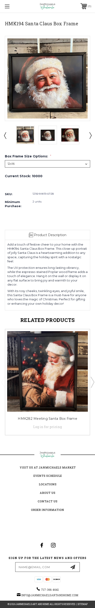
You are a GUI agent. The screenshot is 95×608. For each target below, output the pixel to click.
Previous (4, 135)
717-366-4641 (50, 589)
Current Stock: (23, 176)
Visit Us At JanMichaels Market (48, 467)
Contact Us (47, 501)
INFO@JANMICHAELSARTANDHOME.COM (49, 595)
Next (90, 135)
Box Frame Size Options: (28, 156)
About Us (47, 493)
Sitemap (82, 604)
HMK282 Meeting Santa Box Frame (47, 419)
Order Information (47, 510)
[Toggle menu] (13, 6)
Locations (47, 484)
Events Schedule (47, 476)
